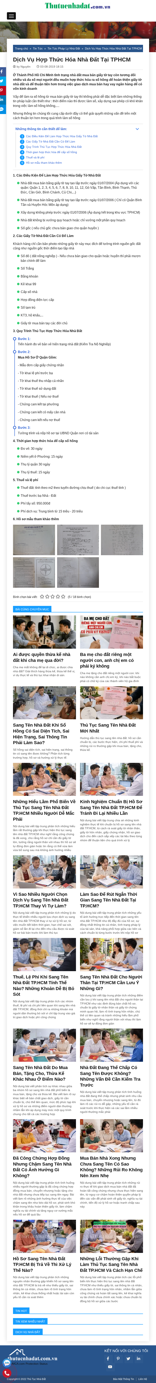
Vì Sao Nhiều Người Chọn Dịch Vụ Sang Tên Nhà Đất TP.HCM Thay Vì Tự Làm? (40, 900)
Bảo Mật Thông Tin (123, 1379)
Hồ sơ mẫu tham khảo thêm (44, 162)
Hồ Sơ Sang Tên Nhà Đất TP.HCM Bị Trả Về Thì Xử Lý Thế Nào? (42, 1264)
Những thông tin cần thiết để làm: (41, 129)
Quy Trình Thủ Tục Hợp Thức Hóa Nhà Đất (54, 146)
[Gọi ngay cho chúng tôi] (6, 1374)
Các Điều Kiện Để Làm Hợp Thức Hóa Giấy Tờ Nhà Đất (62, 136)
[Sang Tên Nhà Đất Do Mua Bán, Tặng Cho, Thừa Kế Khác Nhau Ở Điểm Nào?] (44, 1044)
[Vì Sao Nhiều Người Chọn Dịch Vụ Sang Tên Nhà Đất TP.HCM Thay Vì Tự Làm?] (44, 871)
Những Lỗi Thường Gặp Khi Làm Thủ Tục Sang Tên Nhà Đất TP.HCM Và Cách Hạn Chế (111, 1264)
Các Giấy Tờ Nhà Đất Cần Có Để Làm (50, 141)
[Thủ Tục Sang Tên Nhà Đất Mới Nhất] (111, 702)
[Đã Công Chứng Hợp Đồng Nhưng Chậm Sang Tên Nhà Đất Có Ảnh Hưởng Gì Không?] (44, 1135)
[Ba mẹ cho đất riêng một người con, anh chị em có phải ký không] (111, 631)
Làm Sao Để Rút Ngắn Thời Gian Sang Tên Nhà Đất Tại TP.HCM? (108, 900)
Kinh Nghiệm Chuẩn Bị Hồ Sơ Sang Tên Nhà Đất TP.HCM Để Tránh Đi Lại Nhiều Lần (111, 807)
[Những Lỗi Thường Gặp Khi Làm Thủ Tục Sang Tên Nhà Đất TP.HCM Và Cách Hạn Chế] (111, 1236)
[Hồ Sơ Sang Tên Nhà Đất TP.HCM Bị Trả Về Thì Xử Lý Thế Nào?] (44, 1236)
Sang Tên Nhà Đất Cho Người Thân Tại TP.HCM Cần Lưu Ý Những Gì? (111, 982)
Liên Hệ (142, 1379)
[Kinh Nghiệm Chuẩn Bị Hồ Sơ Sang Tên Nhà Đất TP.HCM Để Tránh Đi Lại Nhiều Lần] (111, 779)
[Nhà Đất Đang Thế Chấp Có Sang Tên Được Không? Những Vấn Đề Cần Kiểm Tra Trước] (111, 1044)
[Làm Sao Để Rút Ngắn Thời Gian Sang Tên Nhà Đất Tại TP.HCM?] (111, 871)
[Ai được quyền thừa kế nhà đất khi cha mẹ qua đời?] (44, 631)
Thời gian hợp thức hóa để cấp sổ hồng (51, 152)
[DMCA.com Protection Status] (27, 1363)
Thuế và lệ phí (35, 157)
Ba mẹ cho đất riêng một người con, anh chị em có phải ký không (107, 660)
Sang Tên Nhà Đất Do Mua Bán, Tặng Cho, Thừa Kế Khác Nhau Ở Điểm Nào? (40, 1073)
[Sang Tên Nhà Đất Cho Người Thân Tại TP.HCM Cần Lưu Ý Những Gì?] (111, 954)
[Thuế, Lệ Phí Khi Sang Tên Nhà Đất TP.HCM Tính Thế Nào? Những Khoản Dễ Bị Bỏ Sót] (44, 954)
